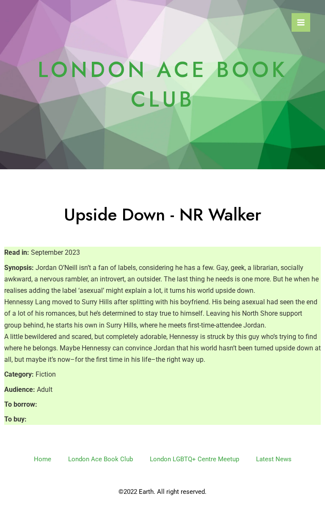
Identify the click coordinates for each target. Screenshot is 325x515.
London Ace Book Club (100, 459)
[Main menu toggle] (301, 22)
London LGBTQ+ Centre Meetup (194, 459)
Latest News (274, 459)
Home (42, 459)
